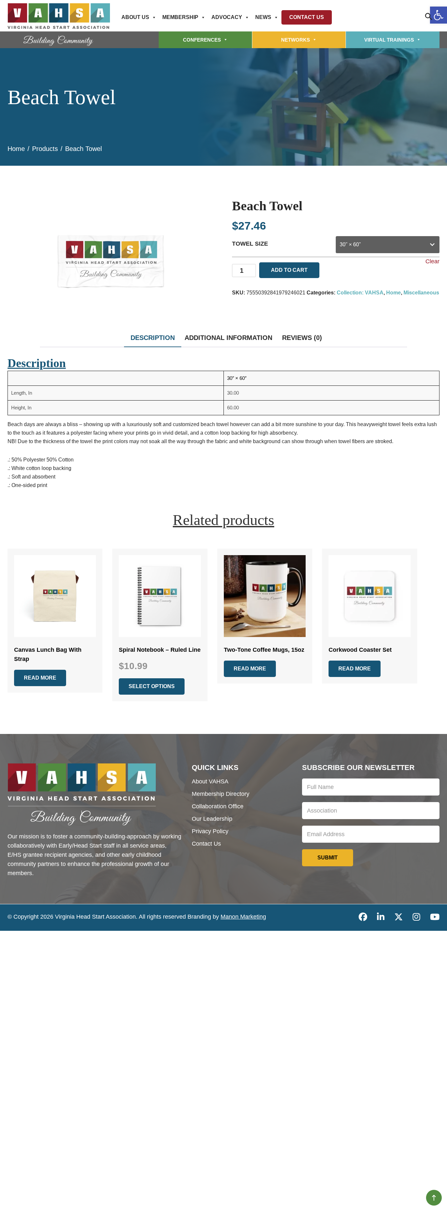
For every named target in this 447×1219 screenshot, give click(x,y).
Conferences (202, 40)
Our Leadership (212, 819)
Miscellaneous (421, 292)
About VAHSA (210, 781)
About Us (135, 17)
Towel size (250, 243)
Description (153, 337)
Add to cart (289, 270)
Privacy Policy (210, 831)
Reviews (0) (302, 337)
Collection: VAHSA (360, 292)
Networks (295, 40)
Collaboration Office (217, 806)
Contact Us (306, 17)
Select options (152, 686)
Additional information (228, 337)
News (263, 17)
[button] (438, 15)
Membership (180, 17)
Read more (40, 678)
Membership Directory (220, 794)
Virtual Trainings (389, 40)
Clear (432, 261)
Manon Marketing (243, 916)
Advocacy (226, 17)
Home (393, 292)
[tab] (152, 340)
